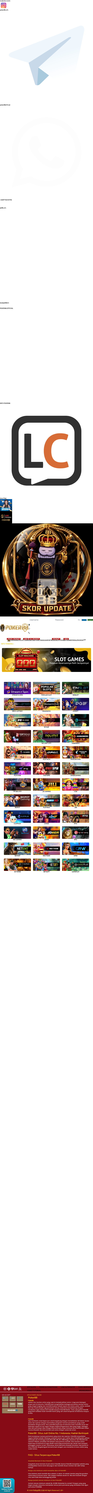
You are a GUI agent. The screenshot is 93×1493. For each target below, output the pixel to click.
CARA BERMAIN (84, 1387)
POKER (12, 640)
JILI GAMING (46, 791)
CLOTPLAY (17, 823)
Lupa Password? (33, 637)
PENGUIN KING (75, 759)
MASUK (84, 620)
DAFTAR (90, 620)
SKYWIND (17, 872)
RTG (75, 823)
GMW (76, 856)
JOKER (46, 839)
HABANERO (76, 743)
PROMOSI (80, 640)
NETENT (17, 856)
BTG (75, 839)
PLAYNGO (46, 807)
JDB (75, 807)
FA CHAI (17, 727)
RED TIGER (46, 856)
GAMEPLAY (75, 872)
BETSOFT (46, 872)
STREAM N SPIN (17, 695)
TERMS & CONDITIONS (48, 1387)
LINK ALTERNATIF (68, 1387)
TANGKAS (43, 640)
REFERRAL (73, 640)
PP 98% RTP (17, 791)
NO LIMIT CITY (46, 743)
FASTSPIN (46, 775)
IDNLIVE (18, 640)
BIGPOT (17, 807)
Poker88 (31, 1400)
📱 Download (32, 625)
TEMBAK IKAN (65, 640)
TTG (17, 743)
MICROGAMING (75, 727)
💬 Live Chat (32, 629)
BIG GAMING (17, 839)
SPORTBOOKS (51, 640)
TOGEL (37, 640)
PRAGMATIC (46, 711)
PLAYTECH (46, 759)
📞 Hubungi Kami (34, 633)
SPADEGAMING (75, 775)
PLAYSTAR (17, 775)
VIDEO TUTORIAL (34, 1391)
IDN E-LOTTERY (17, 711)
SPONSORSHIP (85, 1391)
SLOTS (58, 640)
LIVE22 (46, 823)
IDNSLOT (76, 695)
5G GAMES (17, 759)
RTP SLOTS (31, 1387)
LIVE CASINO (25, 640)
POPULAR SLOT (46, 695)
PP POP (46, 727)
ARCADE (32, 640)
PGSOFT (75, 711)
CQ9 (75, 791)
